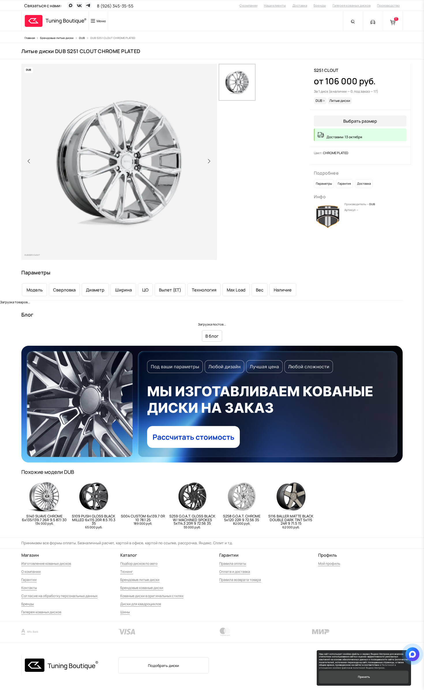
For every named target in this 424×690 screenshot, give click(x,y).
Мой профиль (329, 563)
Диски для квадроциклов (140, 603)
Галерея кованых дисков (352, 5)
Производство (388, 5)
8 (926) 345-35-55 (115, 6)
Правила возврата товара (240, 579)
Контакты (29, 587)
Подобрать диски (163, 665)
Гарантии (29, 579)
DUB (372, 204)
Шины (125, 611)
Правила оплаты (232, 563)
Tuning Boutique (65, 20)
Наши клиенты (275, 5)
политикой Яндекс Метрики (368, 667)
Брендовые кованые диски (141, 587)
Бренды (320, 5)
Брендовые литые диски (140, 579)
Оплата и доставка (234, 571)
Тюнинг (126, 571)
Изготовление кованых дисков (46, 563)
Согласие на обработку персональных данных (59, 595)
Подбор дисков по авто (138, 563)
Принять (364, 677)
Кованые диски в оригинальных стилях (151, 595)
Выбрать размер (360, 121)
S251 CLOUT (326, 70)
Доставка (299, 5)
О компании (248, 5)
